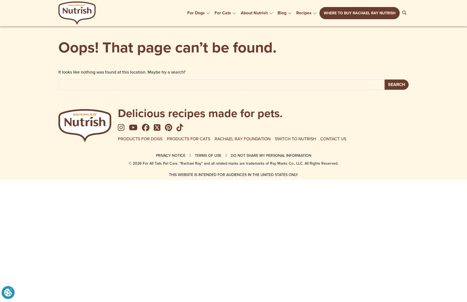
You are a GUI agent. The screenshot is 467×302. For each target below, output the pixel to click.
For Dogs (196, 13)
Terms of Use (208, 155)
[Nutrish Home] (84, 125)
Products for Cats (188, 139)
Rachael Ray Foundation (243, 139)
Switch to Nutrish (295, 139)
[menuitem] (198, 13)
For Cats (223, 13)
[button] (8, 292)
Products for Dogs (140, 139)
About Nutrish (254, 13)
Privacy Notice (170, 155)
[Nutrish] (77, 13)
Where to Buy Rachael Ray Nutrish (359, 13)
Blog (282, 13)
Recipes (304, 13)
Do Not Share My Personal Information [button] (271, 155)
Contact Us (333, 139)
